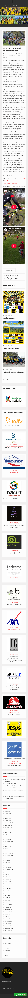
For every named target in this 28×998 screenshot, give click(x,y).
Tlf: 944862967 (14, 550)
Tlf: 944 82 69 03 (14, 653)
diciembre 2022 (9, 853)
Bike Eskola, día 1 (10, 270)
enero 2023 (8, 851)
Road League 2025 (9, 318)
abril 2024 (7, 834)
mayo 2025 (8, 818)
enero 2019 (8, 907)
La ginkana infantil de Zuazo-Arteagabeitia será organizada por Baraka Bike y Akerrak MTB (12, 277)
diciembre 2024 (9, 823)
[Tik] (16, 5)
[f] (3, 5)
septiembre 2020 (9, 886)
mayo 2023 (8, 846)
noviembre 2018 (9, 909)
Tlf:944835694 (14, 577)
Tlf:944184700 (14, 444)
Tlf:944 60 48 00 (14, 602)
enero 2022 (8, 867)
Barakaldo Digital (20, 178)
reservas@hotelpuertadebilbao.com (14, 446)
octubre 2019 (8, 895)
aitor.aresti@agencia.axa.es (14, 629)
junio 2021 (7, 874)
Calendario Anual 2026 (10, 783)
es (13, 19)
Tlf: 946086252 (14, 424)
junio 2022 (7, 862)
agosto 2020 (8, 888)
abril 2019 (7, 902)
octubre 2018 (8, 911)
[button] (20, 994)
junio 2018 (7, 916)
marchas (5, 57)
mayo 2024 (8, 832)
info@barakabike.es (6, 981)
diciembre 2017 (9, 925)
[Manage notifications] (24, 995)
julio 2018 (7, 914)
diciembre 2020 (9, 881)
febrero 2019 (8, 904)
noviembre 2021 (9, 872)
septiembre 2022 (9, 858)
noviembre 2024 (9, 825)
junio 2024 (7, 830)
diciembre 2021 (9, 869)
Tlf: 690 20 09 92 (14, 654)
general (7, 948)
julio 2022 (7, 860)
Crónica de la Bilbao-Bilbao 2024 (13, 372)
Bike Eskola (8, 943)
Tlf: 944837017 (14, 522)
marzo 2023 (8, 848)
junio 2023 (7, 844)
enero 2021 (8, 879)
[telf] (11, 5)
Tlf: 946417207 (14, 472)
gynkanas (18, 55)
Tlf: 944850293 (14, 710)
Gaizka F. (6, 180)
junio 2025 (7, 816)
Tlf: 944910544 (14, 761)
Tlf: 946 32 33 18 (14, 684)
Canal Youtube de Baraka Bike (10, 183)
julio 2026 (7, 811)
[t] (8, 5)
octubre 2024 (8, 827)
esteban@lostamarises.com (14, 763)
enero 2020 (8, 893)
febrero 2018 (8, 921)
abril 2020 (7, 890)
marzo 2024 (8, 837)
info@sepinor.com (14, 470)
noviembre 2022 (9, 855)
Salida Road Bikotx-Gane (11, 348)
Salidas (6, 955)
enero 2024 (8, 839)
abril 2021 (7, 876)
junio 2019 (7, 900)
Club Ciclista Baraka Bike (8, 988)
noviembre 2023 (9, 841)
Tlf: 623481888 (14, 497)
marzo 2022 (8, 865)
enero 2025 (8, 820)
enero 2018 (8, 923)
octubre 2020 (8, 883)
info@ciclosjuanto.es (14, 712)
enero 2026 (8, 813)
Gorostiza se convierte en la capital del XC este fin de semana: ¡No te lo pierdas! (14, 792)
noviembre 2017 (9, 928)
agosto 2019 (8, 897)
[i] (5, 5)
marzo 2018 (8, 919)
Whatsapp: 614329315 (14, 524)
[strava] (14, 5)
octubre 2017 (8, 930)
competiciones (12, 55)
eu (16, 19)
